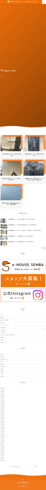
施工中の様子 (3, 366)
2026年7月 (2, 389)
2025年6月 (2, 413)
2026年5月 (2, 393)
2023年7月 (2, 455)
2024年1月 (2, 444)
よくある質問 (3, 332)
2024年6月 (2, 435)
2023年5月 (2, 458)
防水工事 (2, 354)
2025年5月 (2, 415)
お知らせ (2, 374)
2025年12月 (3, 402)
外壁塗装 (2, 371)
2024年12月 (3, 424)
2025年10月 (3, 406)
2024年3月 (2, 440)
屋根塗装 (2, 369)
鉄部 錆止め (2, 356)
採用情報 (2, 337)
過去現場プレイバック (4, 359)
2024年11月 (3, 426)
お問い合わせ (3, 342)
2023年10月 (3, 449)
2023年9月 (2, 451)
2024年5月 (2, 437)
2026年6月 (2, 391)
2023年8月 (2, 453)
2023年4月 (2, 460)
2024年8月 (2, 431)
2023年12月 (3, 446)
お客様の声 (2, 322)
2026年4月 (2, 395)
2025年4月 (2, 417)
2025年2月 (2, 420)
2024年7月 (2, 433)
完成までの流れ (3, 327)
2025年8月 (2, 409)
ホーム (2, 315)
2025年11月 (3, 404)
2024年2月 (2, 442)
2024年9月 (2, 429)
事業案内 (2, 317)
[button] (44, 2)
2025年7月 (2, 411)
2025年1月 (2, 422)
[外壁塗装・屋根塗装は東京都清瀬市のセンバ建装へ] (22, 1)
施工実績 (2, 364)
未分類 (2, 361)
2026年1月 (2, 400)
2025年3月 (2, 418)
